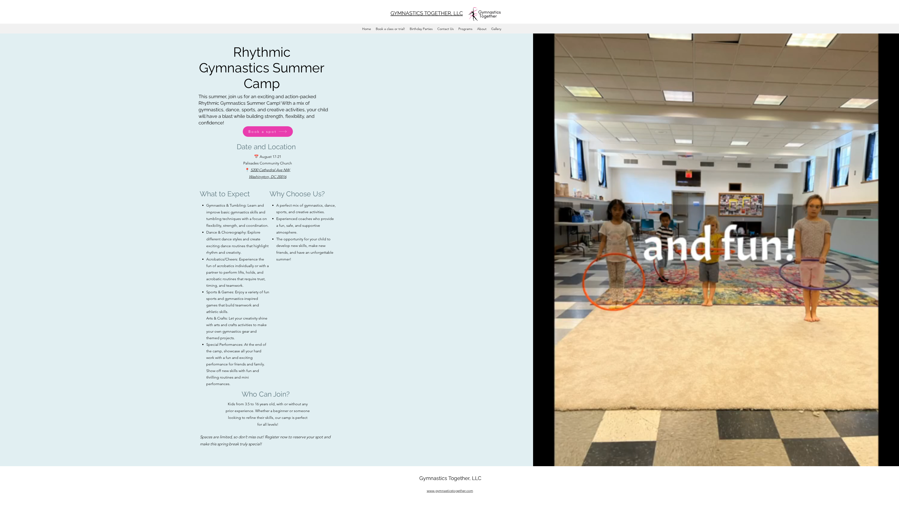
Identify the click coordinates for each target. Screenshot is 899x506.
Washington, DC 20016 (267, 177)
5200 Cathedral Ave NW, (270, 170)
